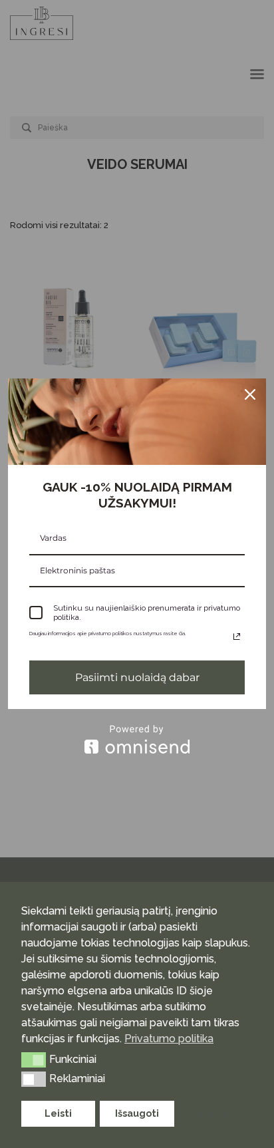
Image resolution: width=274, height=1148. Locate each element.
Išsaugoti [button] (137, 1113)
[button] (33, 1059)
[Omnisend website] (137, 739)
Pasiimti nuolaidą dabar (137, 677)
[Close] (250, 394)
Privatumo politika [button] (168, 1038)
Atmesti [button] (215, 1113)
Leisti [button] (58, 1113)
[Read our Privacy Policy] (237, 637)
